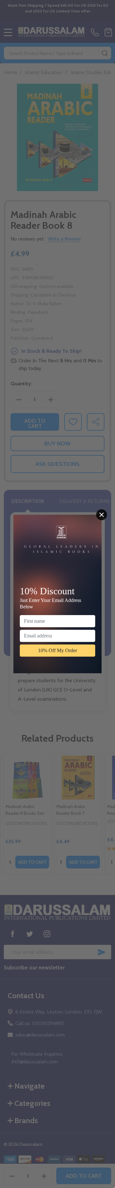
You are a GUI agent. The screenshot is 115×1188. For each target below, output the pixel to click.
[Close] (101, 514)
